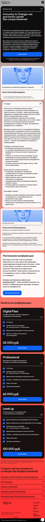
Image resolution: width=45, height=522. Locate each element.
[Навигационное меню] (42, 2)
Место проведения (36, 514)
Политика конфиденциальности (12, 517)
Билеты (35, 508)
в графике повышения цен (27, 461)
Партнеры (36, 511)
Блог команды (6, 482)
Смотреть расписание (12, 293)
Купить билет (22, 54)
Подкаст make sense (9, 487)
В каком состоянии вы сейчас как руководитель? (16, 281)
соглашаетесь (20, 520)
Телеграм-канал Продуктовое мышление (18, 496)
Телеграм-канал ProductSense (13, 491)
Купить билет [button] (22, 348)
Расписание (36, 502)
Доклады (35, 505)
